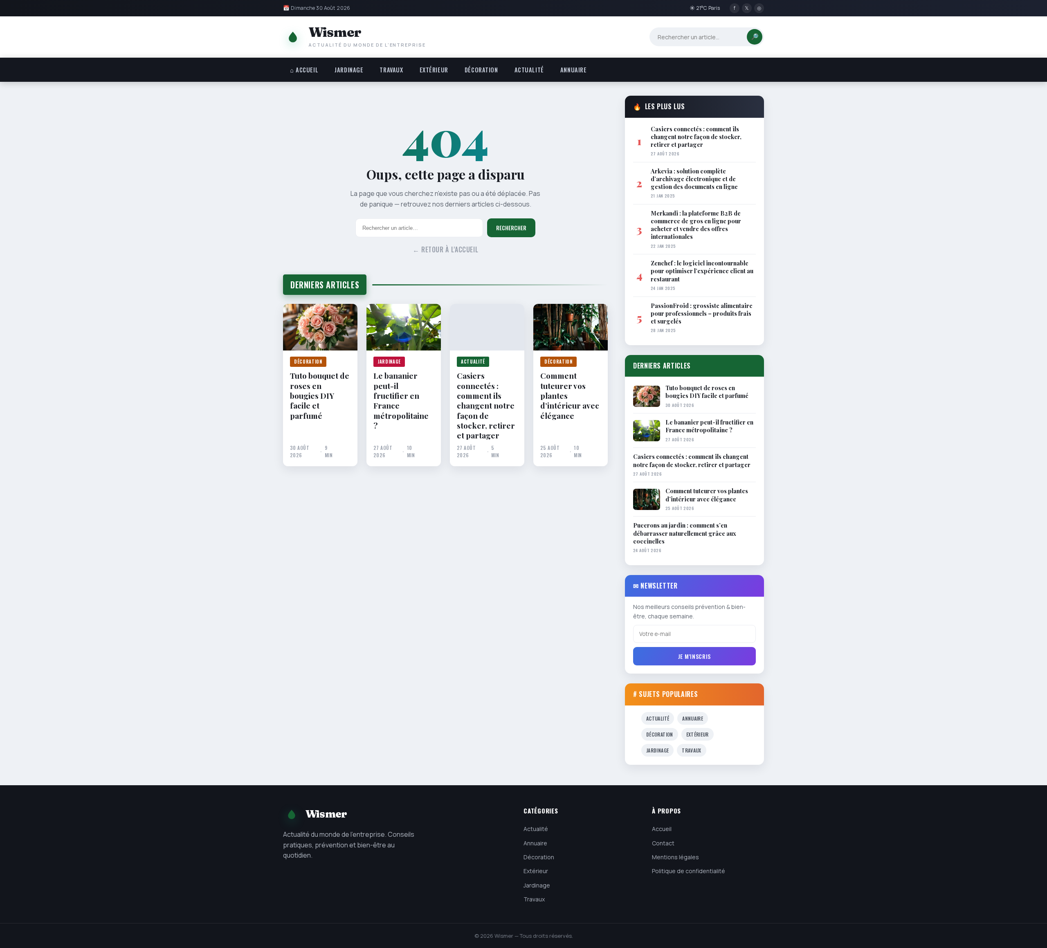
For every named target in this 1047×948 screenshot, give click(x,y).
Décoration (481, 69)
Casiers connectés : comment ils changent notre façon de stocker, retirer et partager (486, 405)
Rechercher (511, 228)
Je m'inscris (694, 656)
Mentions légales (675, 857)
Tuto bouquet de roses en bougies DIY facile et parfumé (319, 395)
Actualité (529, 69)
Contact (663, 843)
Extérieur (434, 69)
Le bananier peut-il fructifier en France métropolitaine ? (401, 400)
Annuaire (573, 69)
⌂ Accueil (304, 69)
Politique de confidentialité (688, 871)
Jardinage (349, 69)
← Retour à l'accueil (446, 249)
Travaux (391, 69)
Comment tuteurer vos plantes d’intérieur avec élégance (569, 395)
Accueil (662, 829)
